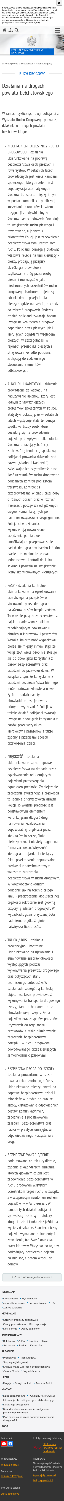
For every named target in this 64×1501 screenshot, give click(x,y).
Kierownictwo (10, 1298)
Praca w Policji (44, 1383)
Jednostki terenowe (14, 1303)
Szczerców (9, 1345)
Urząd (5, 1377)
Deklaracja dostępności (16, 1404)
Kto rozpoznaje (37, 1324)
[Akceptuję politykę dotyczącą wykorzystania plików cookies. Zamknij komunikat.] (59, 3)
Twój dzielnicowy (12, 1335)
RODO (5, 1426)
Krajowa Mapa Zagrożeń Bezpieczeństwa (26, 1366)
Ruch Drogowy (44, 63)
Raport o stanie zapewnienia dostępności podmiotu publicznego (26, 1411)
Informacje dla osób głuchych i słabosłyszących (29, 1400)
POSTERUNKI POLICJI (42, 1395)
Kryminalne (9, 1313)
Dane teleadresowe (14, 1395)
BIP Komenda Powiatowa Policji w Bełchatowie (52, 1447)
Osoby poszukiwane (14, 1324)
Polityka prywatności (43, 1480)
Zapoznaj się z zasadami (44, 1475)
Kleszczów (36, 1345)
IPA (53, 1303)
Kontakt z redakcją (9, 1464)
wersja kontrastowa (10, 1493)
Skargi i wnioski (23, 1383)
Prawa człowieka (38, 1303)
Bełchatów (9, 1341)
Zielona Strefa (11, 1371)
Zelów (21, 1341)
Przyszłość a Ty (31, 1371)
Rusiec (22, 1345)
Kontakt (7, 1389)
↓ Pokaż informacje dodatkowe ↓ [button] (32, 1277)
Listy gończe (10, 1328)
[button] (57, 30)
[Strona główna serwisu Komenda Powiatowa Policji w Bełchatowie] (5, 30)
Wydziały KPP (29, 1298)
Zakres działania (12, 1307)
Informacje (8, 1292)
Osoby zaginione (30, 1328)
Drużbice (34, 1341)
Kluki (44, 1341)
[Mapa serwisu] (11, 30)
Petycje (7, 1383)
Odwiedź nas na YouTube (4, 1443)
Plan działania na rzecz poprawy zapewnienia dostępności (28, 1419)
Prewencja (27, 63)
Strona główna (10, 63)
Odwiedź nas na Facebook (10, 1443)
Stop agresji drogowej (15, 1362)
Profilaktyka (9, 1357)
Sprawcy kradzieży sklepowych (20, 1319)
